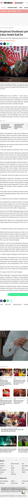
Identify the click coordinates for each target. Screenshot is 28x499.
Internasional (3, 470)
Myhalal (14, 11)
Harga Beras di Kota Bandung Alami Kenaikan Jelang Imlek (19, 126)
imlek (2, 304)
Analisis (13, 467)
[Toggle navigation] (1, 2)
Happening (3, 11)
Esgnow (2, 472)
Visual (12, 472)
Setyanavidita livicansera (8, 40)
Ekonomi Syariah (12, 7)
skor (20, 7)
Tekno (18, 11)
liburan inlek (8, 304)
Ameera (5, 27)
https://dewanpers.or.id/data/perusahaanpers (12, 491)
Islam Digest (25, 465)
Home (1, 27)
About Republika (4, 481)
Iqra (12, 465)
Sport (23, 467)
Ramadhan (13, 474)
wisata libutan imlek (17, 304)
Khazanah (2, 465)
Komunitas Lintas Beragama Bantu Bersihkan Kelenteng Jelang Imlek (6, 126)
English (23, 472)
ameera (3, 7)
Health (9, 11)
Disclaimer (2, 483)
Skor (23, 463)
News (1, 467)
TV (0, 474)
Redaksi (13, 481)
